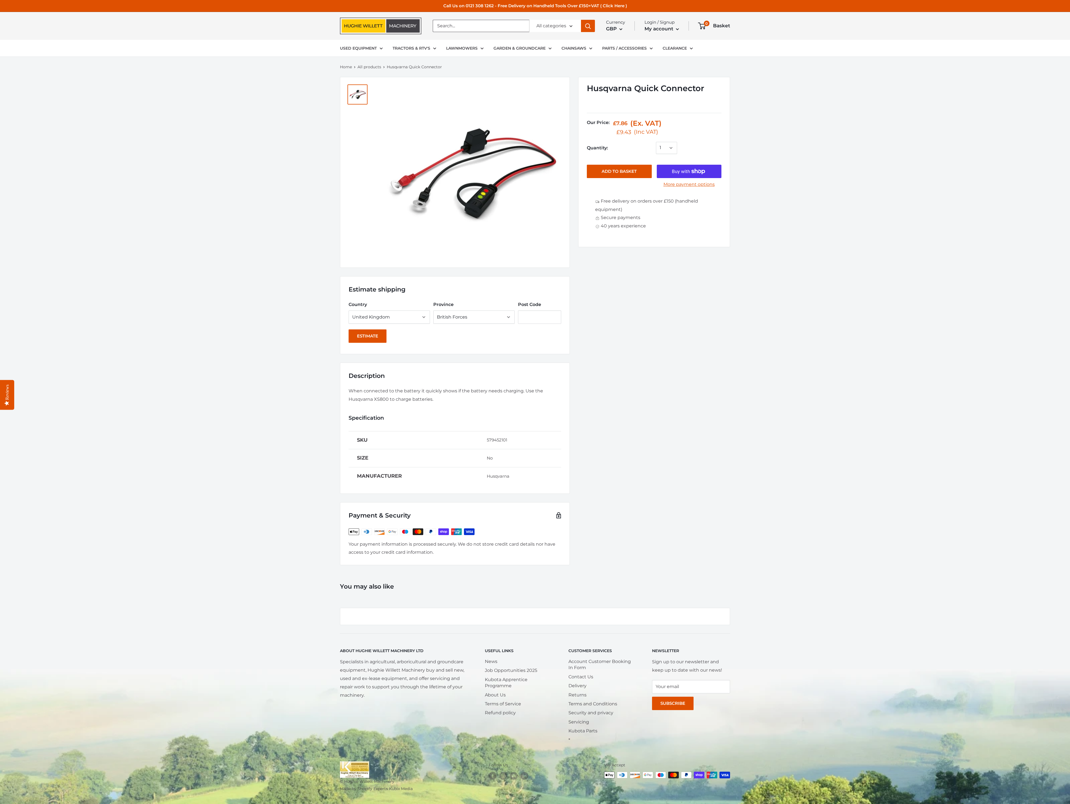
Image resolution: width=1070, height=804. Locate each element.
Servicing (578, 722)
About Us (495, 695)
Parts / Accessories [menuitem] (624, 48)
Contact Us (580, 676)
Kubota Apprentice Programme (506, 682)
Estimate (367, 336)
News (491, 661)
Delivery (577, 685)
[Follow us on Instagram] (503, 775)
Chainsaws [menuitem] (573, 48)
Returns (577, 695)
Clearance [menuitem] (675, 48)
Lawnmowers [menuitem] (462, 48)
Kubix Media (401, 788)
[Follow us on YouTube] (514, 775)
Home (346, 66)
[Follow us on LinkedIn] (524, 775)
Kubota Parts (582, 730)
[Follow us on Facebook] (493, 775)
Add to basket (619, 171)
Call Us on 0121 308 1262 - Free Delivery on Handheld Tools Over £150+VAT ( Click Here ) (535, 5)
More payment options (689, 184)
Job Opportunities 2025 (511, 670)
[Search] (588, 26)
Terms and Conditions (592, 703)
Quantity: (597, 147)
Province (443, 304)
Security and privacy (590, 712)
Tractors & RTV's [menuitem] (411, 48)
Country (358, 304)
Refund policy (500, 712)
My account (660, 28)
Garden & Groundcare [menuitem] (519, 48)
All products (369, 66)
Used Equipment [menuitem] (358, 48)
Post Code (529, 304)
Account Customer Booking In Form (599, 664)
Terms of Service (503, 703)
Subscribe (672, 703)
